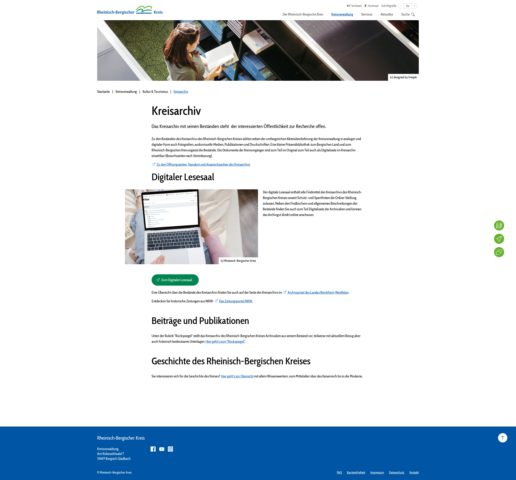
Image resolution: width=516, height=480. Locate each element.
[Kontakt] (499, 252)
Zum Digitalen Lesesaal (176, 280)
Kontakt (414, 472)
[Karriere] (499, 238)
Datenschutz (396, 472)
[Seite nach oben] (503, 438)
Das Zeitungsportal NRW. (236, 301)
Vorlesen (356, 6)
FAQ (339, 472)
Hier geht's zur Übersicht (237, 376)
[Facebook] (153, 449)
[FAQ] (499, 225)
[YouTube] (161, 449)
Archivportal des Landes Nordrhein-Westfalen (318, 292)
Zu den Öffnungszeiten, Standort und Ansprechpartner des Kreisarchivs (203, 164)
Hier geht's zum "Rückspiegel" (225, 341)
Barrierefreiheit (356, 472)
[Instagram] (170, 449)
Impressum (377, 472)
